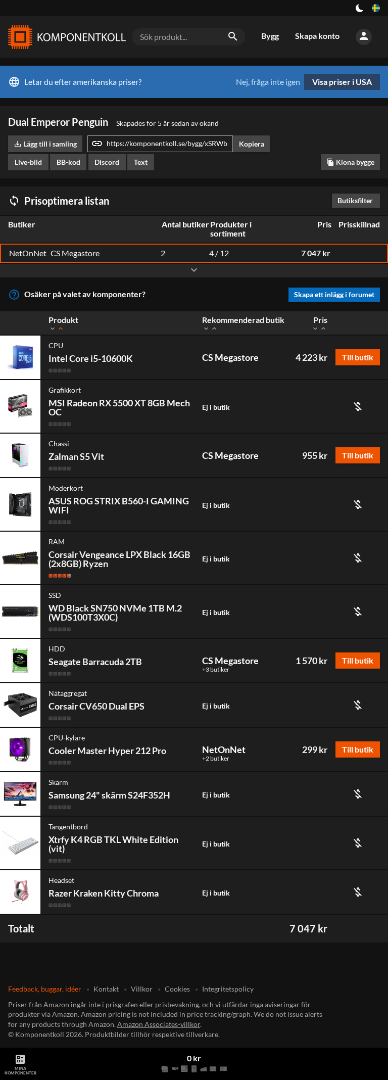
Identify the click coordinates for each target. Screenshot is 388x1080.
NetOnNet (224, 749)
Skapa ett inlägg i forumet (334, 294)
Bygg (270, 35)
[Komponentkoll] (64, 37)
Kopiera (251, 143)
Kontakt (106, 988)
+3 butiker (215, 669)
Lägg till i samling (45, 143)
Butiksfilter (357, 200)
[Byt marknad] (376, 8)
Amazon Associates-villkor (158, 1024)
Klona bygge (350, 162)
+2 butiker (215, 758)
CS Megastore (230, 357)
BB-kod (68, 162)
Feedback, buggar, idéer (44, 988)
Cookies (177, 988)
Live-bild (28, 162)
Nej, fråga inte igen (268, 81)
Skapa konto (317, 35)
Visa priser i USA (342, 81)
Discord (106, 162)
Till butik (357, 357)
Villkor (142, 988)
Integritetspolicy (228, 988)
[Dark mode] (360, 8)
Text (141, 162)
